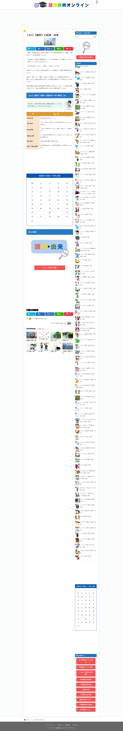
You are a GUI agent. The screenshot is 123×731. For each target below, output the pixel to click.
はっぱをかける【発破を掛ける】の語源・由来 (88, 472)
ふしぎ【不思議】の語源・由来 (88, 380)
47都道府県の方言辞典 (86, 704)
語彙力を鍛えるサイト (86, 699)
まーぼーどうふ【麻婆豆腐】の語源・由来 (88, 152)
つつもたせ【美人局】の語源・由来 (87, 323)
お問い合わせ (75, 725)
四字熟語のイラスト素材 (86, 667)
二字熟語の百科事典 (85, 684)
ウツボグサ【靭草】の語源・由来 (88, 397)
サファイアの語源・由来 (86, 146)
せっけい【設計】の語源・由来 (88, 529)
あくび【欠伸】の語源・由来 (88, 391)
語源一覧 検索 (84, 66)
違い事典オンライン (85, 709)
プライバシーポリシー (49, 725)
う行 (25, 30)
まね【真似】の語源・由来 (87, 163)
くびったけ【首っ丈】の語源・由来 (87, 546)
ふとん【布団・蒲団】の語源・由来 (87, 415)
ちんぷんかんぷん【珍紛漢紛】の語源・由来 (87, 141)
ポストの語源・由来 (85, 465)
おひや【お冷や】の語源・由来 (88, 227)
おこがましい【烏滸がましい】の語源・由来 (87, 494)
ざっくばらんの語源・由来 (87, 453)
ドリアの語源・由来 (85, 260)
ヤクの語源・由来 (85, 237)
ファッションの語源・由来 (87, 362)
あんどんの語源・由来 (86, 243)
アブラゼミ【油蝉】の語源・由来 (88, 540)
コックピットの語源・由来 (87, 305)
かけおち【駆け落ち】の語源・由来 (87, 318)
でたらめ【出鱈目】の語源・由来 (88, 375)
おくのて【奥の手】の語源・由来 (88, 386)
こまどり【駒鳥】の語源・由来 (88, 432)
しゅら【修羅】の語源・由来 (88, 334)
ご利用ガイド (60, 725)
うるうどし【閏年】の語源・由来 (88, 443)
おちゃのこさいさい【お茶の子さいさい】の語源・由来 (88, 192)
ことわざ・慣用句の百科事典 (86, 673)
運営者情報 (67, 725)
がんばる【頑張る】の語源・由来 (88, 449)
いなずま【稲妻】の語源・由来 (88, 523)
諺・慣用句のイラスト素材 (86, 661)
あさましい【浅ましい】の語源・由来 (88, 489)
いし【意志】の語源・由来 (87, 83)
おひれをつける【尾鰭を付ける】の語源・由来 (88, 329)
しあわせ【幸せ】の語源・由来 (88, 551)
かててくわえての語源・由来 (88, 300)
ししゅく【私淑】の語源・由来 (88, 232)
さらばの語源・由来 (85, 516)
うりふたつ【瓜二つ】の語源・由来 (87, 272)
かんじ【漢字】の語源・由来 (88, 123)
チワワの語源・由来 (85, 556)
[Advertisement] (61, 19)
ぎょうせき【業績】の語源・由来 (88, 284)
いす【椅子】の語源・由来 (87, 294)
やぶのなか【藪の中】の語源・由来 (87, 107)
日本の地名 (35, 310)
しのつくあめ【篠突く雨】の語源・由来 (88, 255)
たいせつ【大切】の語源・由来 (88, 358)
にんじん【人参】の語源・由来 (88, 135)
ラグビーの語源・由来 (86, 214)
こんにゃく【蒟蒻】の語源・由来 (88, 352)
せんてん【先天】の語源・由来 (88, 181)
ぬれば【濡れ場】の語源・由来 (88, 511)
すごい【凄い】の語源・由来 (88, 311)
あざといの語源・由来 (86, 436)
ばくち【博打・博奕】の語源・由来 (87, 101)
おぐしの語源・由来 (85, 89)
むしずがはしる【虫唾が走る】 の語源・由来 (87, 426)
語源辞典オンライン (60, 728)
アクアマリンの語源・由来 (87, 339)
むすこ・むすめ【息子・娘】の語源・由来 (88, 187)
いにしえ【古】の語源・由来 (88, 174)
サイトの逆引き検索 (49, 268)
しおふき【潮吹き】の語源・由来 (88, 204)
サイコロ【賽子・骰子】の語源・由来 (88, 403)
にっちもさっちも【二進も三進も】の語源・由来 (88, 420)
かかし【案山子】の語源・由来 (88, 130)
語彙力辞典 (86, 689)
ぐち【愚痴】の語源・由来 (88, 277)
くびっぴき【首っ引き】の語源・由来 (88, 198)
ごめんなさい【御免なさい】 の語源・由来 (88, 477)
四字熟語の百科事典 (85, 679)
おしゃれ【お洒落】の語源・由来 (88, 158)
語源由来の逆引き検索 (86, 57)
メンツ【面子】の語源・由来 (88, 288)
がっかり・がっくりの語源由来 (88, 95)
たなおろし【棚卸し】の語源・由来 (87, 369)
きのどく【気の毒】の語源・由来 (88, 500)
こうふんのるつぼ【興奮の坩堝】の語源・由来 (88, 249)
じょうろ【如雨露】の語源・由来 (88, 78)
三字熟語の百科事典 (85, 694)
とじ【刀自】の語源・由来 (87, 533)
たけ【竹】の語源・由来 (86, 459)
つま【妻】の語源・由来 (86, 208)
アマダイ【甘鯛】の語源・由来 (88, 73)
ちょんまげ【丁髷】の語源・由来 (88, 506)
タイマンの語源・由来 (86, 408)
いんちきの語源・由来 (86, 265)
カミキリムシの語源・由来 (87, 112)
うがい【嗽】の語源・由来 (88, 345)
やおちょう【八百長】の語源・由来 (87, 221)
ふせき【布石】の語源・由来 (88, 168)
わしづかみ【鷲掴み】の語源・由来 (87, 118)
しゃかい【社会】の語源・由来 (88, 483)
